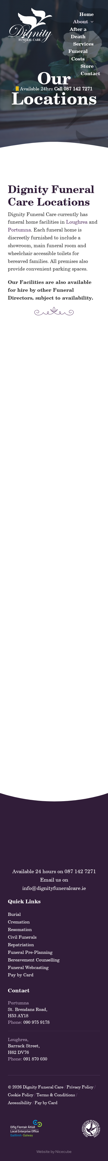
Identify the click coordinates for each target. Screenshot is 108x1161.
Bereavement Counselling (34, 959)
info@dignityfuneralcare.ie (54, 888)
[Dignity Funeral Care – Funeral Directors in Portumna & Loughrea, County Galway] (30, 10)
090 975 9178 (36, 1022)
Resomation (20, 929)
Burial (14, 914)
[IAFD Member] (91, 1122)
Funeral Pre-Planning (30, 952)
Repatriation (21, 944)
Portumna (19, 230)
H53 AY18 (18, 1015)
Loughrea (77, 222)
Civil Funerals (22, 937)
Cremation (19, 922)
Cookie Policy (20, 1094)
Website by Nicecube (54, 1151)
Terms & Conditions (55, 1094)
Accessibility (19, 1102)
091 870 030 (35, 1058)
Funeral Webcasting (28, 967)
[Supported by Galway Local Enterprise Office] (26, 1122)
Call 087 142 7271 (73, 88)
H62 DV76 (18, 1052)
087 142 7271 (80, 871)
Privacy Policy (80, 1087)
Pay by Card (21, 974)
